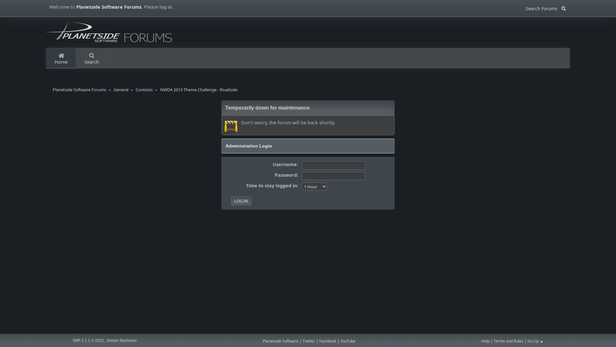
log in (165, 7)
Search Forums (543, 7)
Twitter (309, 341)
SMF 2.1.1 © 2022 (88, 340)
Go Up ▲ (535, 341)
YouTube (347, 341)
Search (91, 62)
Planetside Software (280, 341)
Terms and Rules (508, 341)
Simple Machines (122, 340)
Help (485, 341)
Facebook (327, 341)
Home (61, 62)
